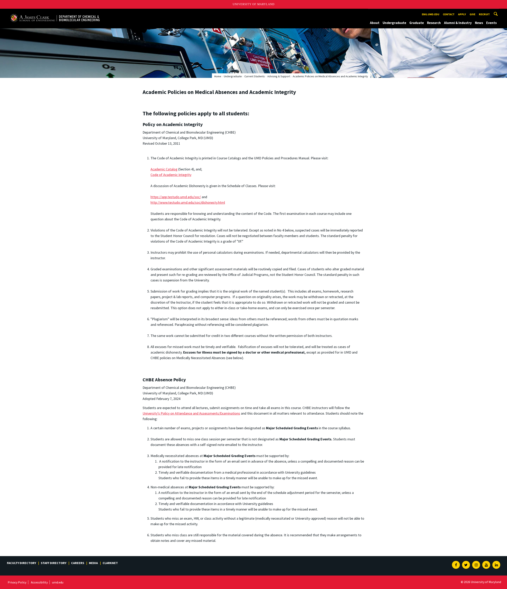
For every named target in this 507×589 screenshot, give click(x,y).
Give (472, 14)
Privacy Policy (17, 582)
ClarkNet (110, 563)
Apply (462, 14)
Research (434, 23)
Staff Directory (53, 563)
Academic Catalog (164, 169)
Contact (449, 14)
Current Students (254, 76)
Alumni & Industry (458, 23)
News (479, 23)
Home (217, 76)
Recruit (484, 14)
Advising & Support (278, 76)
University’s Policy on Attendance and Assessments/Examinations (191, 413)
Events (491, 23)
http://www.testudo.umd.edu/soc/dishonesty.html (188, 202)
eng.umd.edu (430, 14)
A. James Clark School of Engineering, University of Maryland (55, 12)
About (374, 23)
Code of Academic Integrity (171, 174)
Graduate (416, 23)
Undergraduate (394, 23)
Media (93, 563)
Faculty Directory (21, 563)
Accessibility (39, 582)
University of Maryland (253, 4)
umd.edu (57, 582)
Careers (77, 563)
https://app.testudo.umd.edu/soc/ (176, 197)
